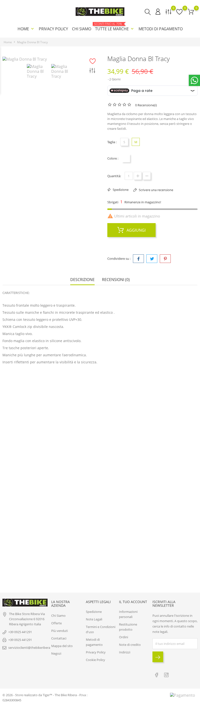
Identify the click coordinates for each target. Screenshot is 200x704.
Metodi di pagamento (161, 29)
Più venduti (59, 630)
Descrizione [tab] (82, 279)
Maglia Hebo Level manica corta (165, 468)
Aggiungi (136, 230)
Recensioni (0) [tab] (116, 279)
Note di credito (130, 644)
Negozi (56, 653)
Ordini (123, 637)
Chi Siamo (81, 29)
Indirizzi (124, 652)
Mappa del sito (62, 646)
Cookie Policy (95, 660)
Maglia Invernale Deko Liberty (100, 406)
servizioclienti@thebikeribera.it (30, 647)
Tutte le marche (115, 27)
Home (26, 29)
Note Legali (94, 619)
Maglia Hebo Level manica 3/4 (100, 468)
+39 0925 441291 (20, 632)
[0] (191, 11)
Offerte (56, 623)
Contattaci (58, 638)
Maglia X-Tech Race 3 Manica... (35, 406)
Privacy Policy (53, 29)
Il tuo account (133, 601)
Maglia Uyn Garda (100, 531)
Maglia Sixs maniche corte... (35, 473)
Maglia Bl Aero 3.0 (165, 406)
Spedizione (94, 611)
